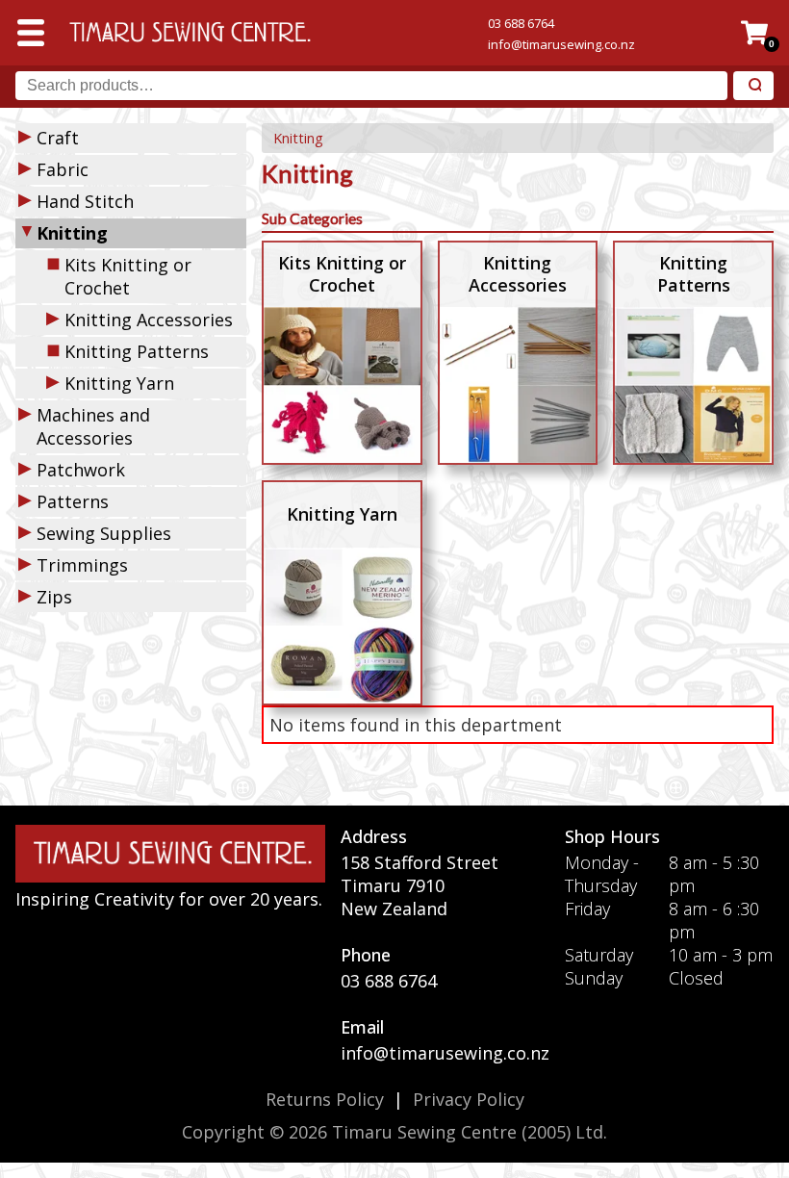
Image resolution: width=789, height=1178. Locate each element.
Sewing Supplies (104, 533)
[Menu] (30, 32)
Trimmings (82, 564)
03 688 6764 (521, 23)
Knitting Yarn (119, 383)
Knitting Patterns (136, 351)
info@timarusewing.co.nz (561, 44)
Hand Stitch (85, 201)
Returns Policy (325, 1099)
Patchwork (81, 469)
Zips (54, 596)
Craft (58, 137)
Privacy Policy (468, 1099)
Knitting (298, 138)
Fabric (63, 169)
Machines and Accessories (93, 426)
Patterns (73, 501)
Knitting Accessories (148, 319)
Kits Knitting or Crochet (127, 276)
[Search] (753, 86)
